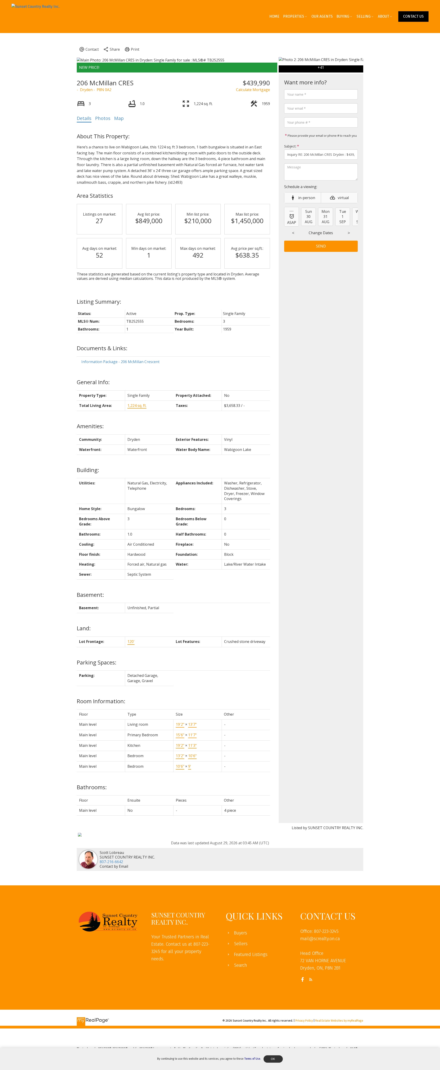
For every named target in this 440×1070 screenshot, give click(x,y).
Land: (84, 628)
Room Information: (101, 701)
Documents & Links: (102, 348)
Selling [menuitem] (364, 16)
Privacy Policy (304, 1020)
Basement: (90, 594)
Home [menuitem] (274, 16)
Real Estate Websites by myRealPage (339, 1020)
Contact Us (413, 16)
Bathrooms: (92, 787)
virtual (343, 197)
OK (273, 1059)
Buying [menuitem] (342, 16)
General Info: (93, 382)
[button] (413, 16)
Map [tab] (119, 118)
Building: (88, 470)
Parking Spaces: (96, 662)
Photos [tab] (102, 118)
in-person (306, 197)
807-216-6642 (111, 861)
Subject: (290, 146)
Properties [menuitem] (293, 16)
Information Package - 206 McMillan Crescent (120, 361)
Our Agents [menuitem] (322, 16)
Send (321, 246)
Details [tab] (84, 118)
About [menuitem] (383, 16)
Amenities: (90, 426)
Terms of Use (252, 1058)
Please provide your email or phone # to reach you (322, 135)
